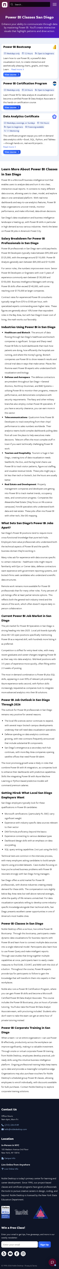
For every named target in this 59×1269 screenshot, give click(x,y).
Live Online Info (11, 1168)
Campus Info (9, 1158)
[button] (52, 1262)
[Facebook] (16, 1254)
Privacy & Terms (31, 1265)
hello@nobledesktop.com (15, 1129)
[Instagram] (23, 1254)
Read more (16, 69)
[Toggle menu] (54, 4)
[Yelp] (3, 1254)
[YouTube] (10, 1254)
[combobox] (29, 4)
